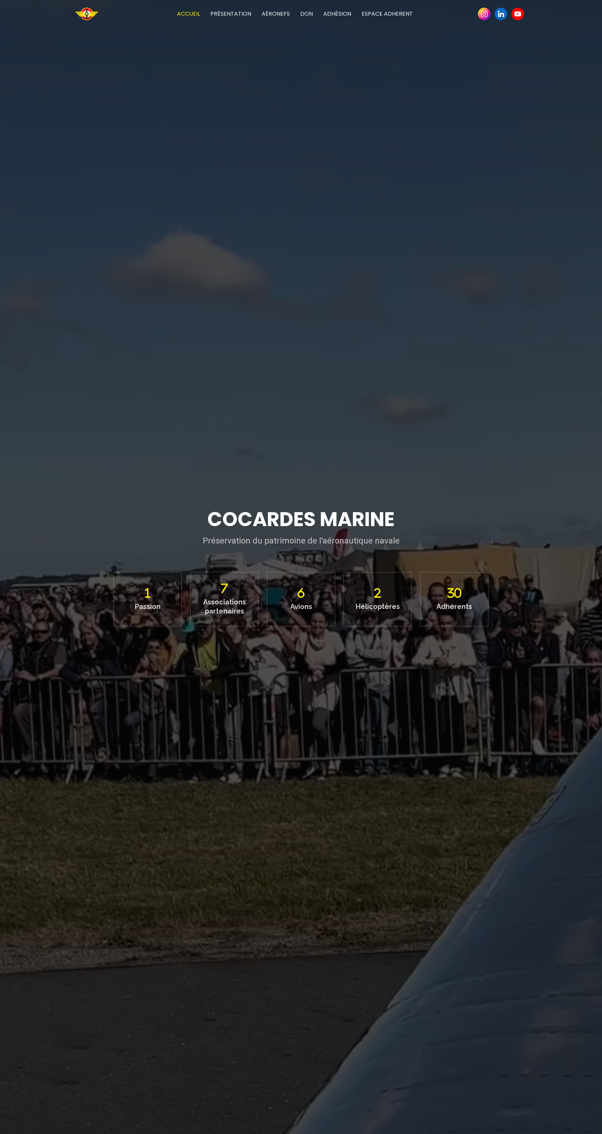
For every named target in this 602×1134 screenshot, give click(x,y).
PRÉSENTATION (230, 14)
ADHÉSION (337, 14)
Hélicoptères (378, 606)
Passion (148, 606)
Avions (301, 606)
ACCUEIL (188, 14)
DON (306, 14)
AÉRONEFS (276, 14)
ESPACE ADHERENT (387, 14)
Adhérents (454, 606)
